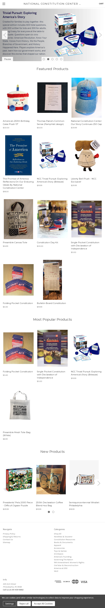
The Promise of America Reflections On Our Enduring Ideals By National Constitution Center (18, 183)
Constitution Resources (64, 539)
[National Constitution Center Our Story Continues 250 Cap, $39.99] (86, 98)
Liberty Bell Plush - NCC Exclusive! (83, 180)
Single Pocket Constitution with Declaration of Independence (85, 245)
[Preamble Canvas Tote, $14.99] (18, 219)
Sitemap (6, 542)
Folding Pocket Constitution (18, 303)
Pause (7, 59)
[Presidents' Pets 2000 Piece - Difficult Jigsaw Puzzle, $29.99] (18, 479)
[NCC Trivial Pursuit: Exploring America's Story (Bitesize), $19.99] (52, 155)
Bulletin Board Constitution (51, 303)
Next (100, 35)
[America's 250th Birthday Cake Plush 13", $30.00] (18, 98)
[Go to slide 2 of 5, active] (48, 59)
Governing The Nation (63, 559)
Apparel (57, 545)
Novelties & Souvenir (63, 537)
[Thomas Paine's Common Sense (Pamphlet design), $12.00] (52, 98)
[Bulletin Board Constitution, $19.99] (52, 280)
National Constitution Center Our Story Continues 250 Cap (86, 122)
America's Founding (62, 557)
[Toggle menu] (4, 4)
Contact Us (8, 539)
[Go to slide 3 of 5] (52, 59)
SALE (56, 571)
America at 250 (60, 568)
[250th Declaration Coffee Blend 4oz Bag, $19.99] (51, 479)
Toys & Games (60, 551)
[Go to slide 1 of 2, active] (49, 512)
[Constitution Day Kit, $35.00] (52, 219)
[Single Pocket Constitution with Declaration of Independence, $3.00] (86, 219)
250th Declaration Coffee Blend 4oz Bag (49, 504)
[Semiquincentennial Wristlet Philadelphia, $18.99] (84, 479)
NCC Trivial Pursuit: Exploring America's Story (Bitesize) (52, 180)
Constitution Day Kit (47, 242)
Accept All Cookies (43, 603)
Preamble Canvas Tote (15, 242)
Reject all (24, 603)
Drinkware (58, 554)
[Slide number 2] (52, 35)
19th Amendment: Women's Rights (69, 562)
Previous (5, 35)
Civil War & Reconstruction (66, 565)
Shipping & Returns (12, 537)
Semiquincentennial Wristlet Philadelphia (84, 504)
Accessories (59, 548)
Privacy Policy (9, 534)
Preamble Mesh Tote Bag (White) (16, 434)
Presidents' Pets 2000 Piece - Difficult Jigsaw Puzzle (18, 504)
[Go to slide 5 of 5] (61, 59)
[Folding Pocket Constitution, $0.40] (18, 280)
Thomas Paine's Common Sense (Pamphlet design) (50, 122)
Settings (9, 603)
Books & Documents (63, 542)
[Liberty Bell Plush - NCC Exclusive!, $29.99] (86, 155)
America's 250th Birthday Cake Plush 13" (16, 122)
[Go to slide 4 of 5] (57, 59)
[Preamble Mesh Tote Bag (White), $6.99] (18, 409)
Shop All (57, 534)
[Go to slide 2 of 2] (53, 512)
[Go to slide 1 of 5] (44, 59)
